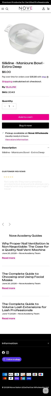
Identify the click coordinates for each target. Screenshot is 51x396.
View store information (16, 140)
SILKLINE (11, 87)
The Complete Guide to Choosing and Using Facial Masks (23, 277)
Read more (8, 258)
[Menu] (2, 9)
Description (9, 147)
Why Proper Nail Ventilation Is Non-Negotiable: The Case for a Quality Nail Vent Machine (25, 246)
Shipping (7, 81)
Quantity (7, 101)
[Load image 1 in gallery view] (23, 36)
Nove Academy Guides (25, 235)
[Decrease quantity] (4, 106)
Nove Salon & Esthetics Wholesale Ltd (29, 387)
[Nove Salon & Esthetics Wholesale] (25, 8)
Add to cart (25, 117)
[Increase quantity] (14, 106)
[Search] (8, 9)
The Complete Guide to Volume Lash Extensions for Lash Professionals (24, 307)
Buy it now (25, 125)
